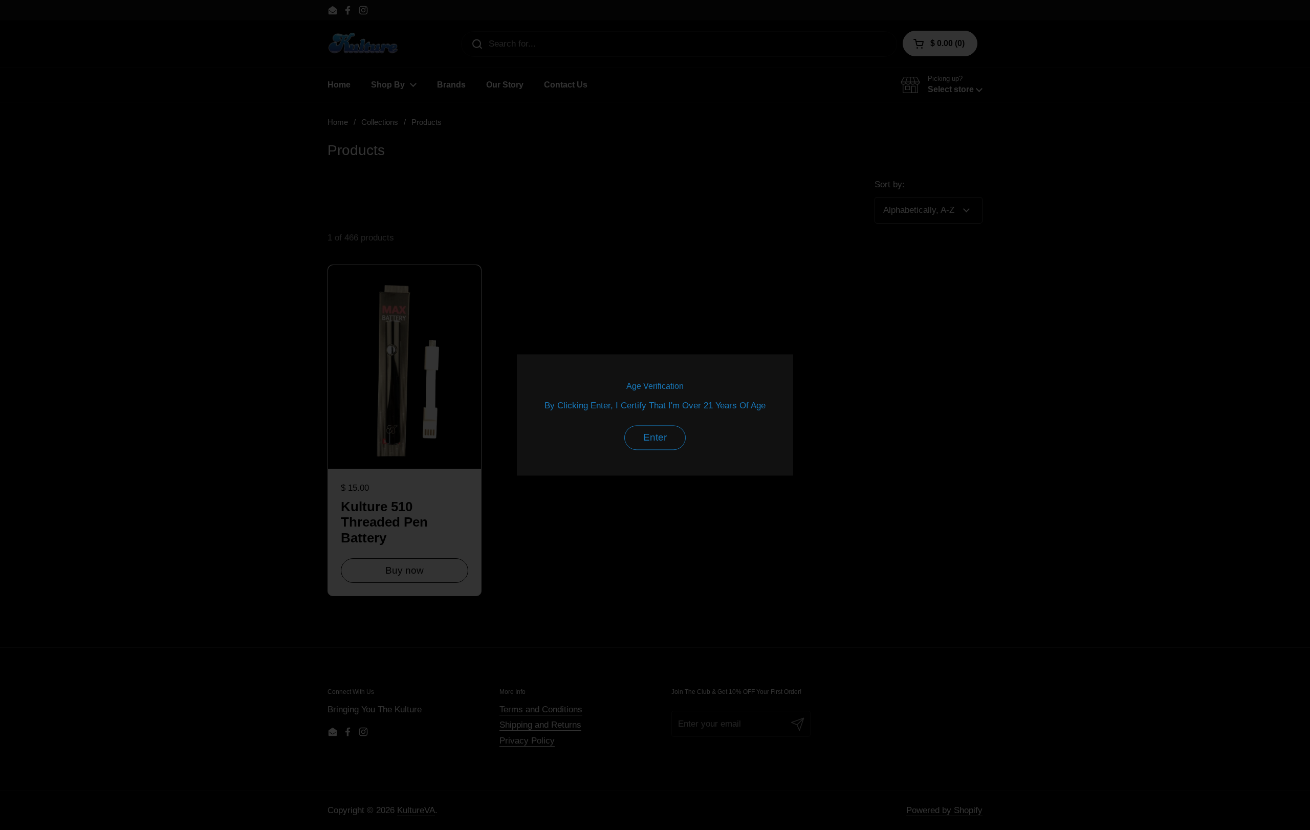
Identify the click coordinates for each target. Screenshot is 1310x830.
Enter (655, 437)
